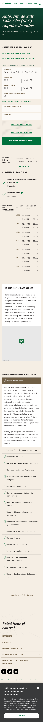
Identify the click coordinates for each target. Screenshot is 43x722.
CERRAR (21, 716)
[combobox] (12, 79)
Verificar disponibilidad (21, 141)
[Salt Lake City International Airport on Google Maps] (21, 343)
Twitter (9, 671)
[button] (25, 4)
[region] (21, 702)
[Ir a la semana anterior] (17, 207)
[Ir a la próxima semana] (39, 207)
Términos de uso (7, 680)
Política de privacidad (26, 680)
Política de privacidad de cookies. (24, 710)
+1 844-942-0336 (22, 166)
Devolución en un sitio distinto (18, 58)
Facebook (3, 671)
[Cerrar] (38, 688)
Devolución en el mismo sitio (16, 53)
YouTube (15, 671)
